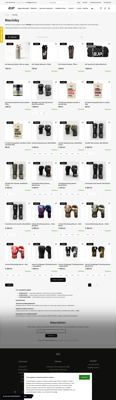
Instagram (15, 392)
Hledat (66, 2)
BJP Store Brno (22, 370)
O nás (23, 376)
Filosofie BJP (107, 2)
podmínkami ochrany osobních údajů (66, 340)
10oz (34, 153)
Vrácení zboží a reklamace (58, 370)
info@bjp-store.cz (93, 367)
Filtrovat (13, 37)
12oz (40, 153)
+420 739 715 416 (93, 364)
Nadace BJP (23, 373)
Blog (78, 2)
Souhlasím (84, 377)
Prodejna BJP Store (95, 2)
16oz (51, 153)
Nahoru (10, 285)
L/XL (44, 113)
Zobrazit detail (44, 96)
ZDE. (56, 392)
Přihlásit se (51, 335)
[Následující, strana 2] (93, 285)
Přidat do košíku (18, 58)
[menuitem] (24, 8)
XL (97, 194)
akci (77, 311)
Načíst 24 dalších (58, 280)
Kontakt (85, 2)
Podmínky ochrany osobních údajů (58, 367)
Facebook (23, 392)
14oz (45, 153)
